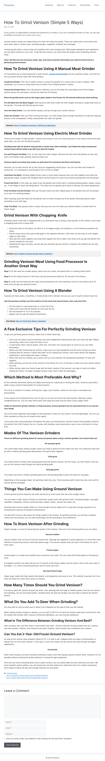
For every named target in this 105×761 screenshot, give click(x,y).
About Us (60, 5)
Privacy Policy (85, 5)
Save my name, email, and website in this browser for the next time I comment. (39, 739)
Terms (96, 5)
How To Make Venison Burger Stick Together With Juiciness (27, 678)
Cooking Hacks (11, 673)
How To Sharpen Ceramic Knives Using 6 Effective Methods (27, 675)
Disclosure (49, 5)
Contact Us (72, 5)
